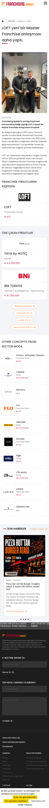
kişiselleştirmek (38, 801)
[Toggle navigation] (45, 3)
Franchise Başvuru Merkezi (13, 742)
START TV (6, 780)
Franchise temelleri (33, 758)
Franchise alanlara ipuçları (36, 761)
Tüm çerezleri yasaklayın (16, 801)
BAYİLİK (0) (23, 320)
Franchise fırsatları (11, 738)
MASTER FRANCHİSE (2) (23, 327)
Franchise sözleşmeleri (35, 769)
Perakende (6, 769)
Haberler (11, 21)
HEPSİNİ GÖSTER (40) (23, 306)
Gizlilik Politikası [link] (25, 804)
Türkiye (5, 758)
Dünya (20, 21)
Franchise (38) (23, 313)
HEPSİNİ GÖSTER (37, 529)
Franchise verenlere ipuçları (37, 765)
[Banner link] (24, 13)
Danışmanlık (7, 746)
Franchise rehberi (33, 753)
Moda (28, 21)
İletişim (29, 785)
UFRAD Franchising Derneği (12, 776)
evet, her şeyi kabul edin (25, 797)
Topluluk (6, 785)
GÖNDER (6, 721)
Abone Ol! (6, 672)
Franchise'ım (7, 772)
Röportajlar (6, 765)
